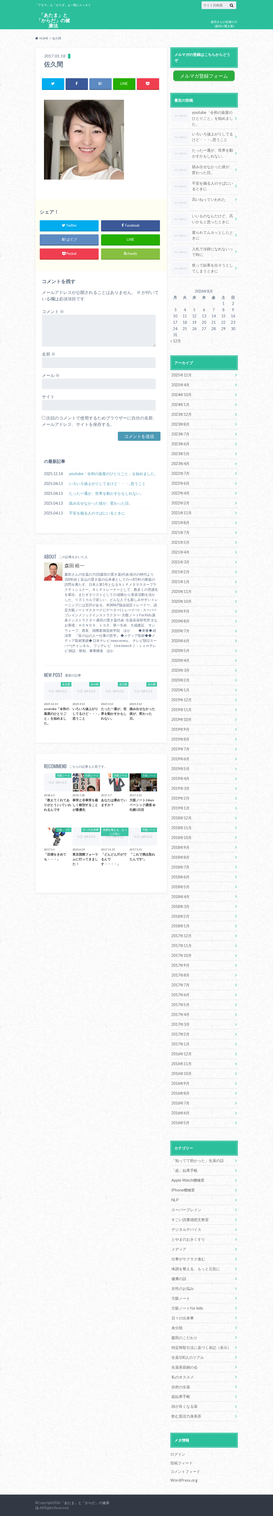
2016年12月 (181, 1054)
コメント (53, 311)
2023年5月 (180, 453)
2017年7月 (180, 985)
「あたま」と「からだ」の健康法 (53, 20)
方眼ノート (180, 1298)
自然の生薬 (180, 1387)
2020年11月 (181, 591)
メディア (178, 1249)
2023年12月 (181, 414)
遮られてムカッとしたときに (212, 235)
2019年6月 (180, 759)
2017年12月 (181, 935)
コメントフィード (185, 1471)
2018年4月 (180, 896)
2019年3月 (180, 788)
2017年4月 (180, 1014)
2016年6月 (180, 1113)
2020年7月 (180, 631)
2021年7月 (180, 532)
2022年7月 (180, 473)
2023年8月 (180, 424)
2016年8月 (180, 1093)
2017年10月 (181, 955)
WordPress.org (184, 1480)
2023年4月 (180, 463)
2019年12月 (181, 699)
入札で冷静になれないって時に (212, 252)
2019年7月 (180, 749)
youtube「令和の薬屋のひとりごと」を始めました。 (113, 473)
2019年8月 (180, 739)
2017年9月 (180, 965)
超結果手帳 (180, 1396)
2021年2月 (180, 572)
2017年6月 (180, 994)
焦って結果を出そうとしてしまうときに (212, 268)
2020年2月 (180, 680)
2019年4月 (180, 778)
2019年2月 (180, 798)
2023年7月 (180, 434)
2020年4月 (180, 660)
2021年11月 (181, 512)
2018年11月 (181, 827)
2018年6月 (180, 877)
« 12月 (175, 341)
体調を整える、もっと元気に (195, 1268)
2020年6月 (180, 640)
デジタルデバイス (186, 1229)
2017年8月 (180, 975)
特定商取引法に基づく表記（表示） (201, 1347)
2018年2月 (180, 916)
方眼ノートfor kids (187, 1308)
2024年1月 (180, 404)
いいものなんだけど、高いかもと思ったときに (212, 219)
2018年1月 (180, 926)
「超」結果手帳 (184, 1170)
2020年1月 (180, 690)
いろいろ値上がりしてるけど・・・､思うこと (107, 483)
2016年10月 (181, 1073)
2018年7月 (180, 867)
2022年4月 (180, 493)
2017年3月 (180, 1024)
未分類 (177, 1328)
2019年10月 (181, 719)
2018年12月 (181, 818)
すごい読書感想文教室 (190, 1219)
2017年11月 (181, 945)
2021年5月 (180, 542)
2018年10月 (181, 837)
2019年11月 (181, 709)
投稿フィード (181, 1463)
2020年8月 (180, 621)
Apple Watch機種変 (187, 1180)
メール (51, 375)
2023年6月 (180, 444)
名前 (48, 353)
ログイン (177, 1454)
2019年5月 (180, 768)
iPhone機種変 (183, 1190)
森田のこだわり (184, 1337)
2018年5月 (180, 886)
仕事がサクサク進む (188, 1259)
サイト (48, 396)
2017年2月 (180, 1034)
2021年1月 (180, 581)
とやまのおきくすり (188, 1239)
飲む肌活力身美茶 (186, 1416)
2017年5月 (180, 1004)
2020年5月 (180, 650)
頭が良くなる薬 (184, 1406)
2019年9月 (180, 729)
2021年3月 (180, 562)
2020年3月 (180, 670)
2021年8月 (180, 522)
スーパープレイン (186, 1209)
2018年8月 (180, 857)
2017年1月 (180, 1044)
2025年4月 (180, 385)
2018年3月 (180, 906)
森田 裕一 (75, 565)
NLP (175, 1200)
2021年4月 (180, 552)
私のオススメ (182, 1377)
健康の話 (178, 1278)
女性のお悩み (182, 1288)
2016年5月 (180, 1122)
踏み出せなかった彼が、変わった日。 (101, 503)
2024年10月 (181, 394)
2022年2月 (180, 503)
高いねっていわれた (209, 199)
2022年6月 (180, 483)
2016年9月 (180, 1083)
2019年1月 (180, 808)
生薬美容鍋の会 (184, 1367)
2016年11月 (181, 1063)
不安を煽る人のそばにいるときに (97, 513)
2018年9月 (180, 847)
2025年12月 (181, 375)
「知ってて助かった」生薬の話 (197, 1160)
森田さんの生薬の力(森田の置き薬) (224, 24)
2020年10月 (181, 601)
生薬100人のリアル (187, 1357)
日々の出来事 (182, 1318)
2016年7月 (180, 1103)
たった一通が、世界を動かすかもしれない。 (106, 493)
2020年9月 (180, 611)
